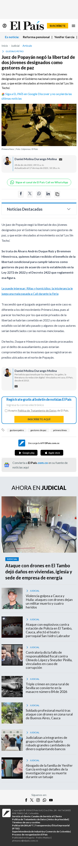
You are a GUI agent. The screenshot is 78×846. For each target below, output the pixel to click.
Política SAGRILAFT (22, 825)
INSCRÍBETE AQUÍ (39, 419)
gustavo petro (17, 430)
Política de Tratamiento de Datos (37, 410)
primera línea (60, 430)
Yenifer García (64, 37)
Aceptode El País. (38, 410)
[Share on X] (30, 194)
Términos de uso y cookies (26, 822)
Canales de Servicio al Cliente (46, 816)
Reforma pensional (36, 37)
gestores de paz (38, 430)
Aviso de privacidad (58, 819)
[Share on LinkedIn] (48, 194)
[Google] (26, 453)
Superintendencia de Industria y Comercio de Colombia (41, 831)
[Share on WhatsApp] (39, 194)
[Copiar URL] (57, 194)
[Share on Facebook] (21, 194)
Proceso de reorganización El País (30, 834)
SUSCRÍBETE (58, 25)
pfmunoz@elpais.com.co (25, 840)
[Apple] (52, 453)
